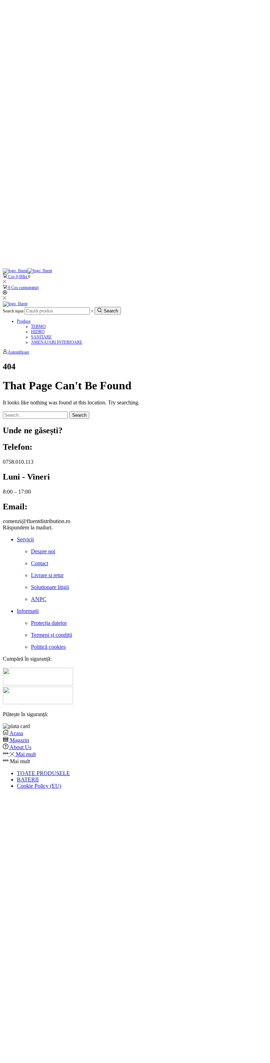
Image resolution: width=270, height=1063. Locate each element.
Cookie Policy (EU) (39, 786)
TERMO (38, 326)
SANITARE (41, 337)
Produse (24, 321)
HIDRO (38, 331)
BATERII (28, 780)
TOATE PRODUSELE (43, 773)
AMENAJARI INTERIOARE (56, 342)
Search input (13, 311)
